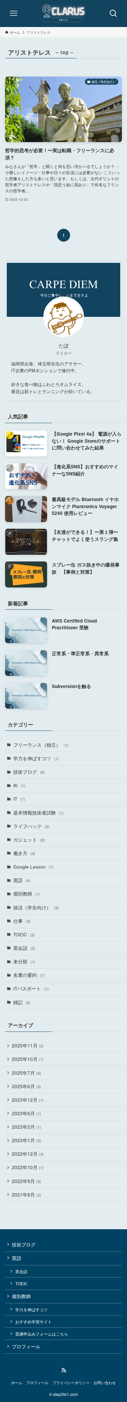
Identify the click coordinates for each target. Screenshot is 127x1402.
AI (19, 785)
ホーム (16, 1382)
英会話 (24, 948)
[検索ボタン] (113, 13)
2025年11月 (28, 1045)
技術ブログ (29, 772)
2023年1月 (26, 1140)
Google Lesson (33, 866)
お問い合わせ (104, 1382)
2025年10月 (28, 1059)
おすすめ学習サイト (33, 1321)
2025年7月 (26, 1073)
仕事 (21, 921)
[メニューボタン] (13, 13)
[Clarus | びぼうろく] (63, 13)
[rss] (64, 1370)
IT (19, 799)
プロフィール (26, 1346)
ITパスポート (31, 988)
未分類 (24, 961)
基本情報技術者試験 (38, 812)
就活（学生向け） (36, 907)
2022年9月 (26, 1181)
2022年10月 (28, 1167)
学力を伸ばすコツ (36, 758)
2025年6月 (26, 1086)
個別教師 (26, 893)
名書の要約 (29, 975)
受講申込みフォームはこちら (41, 1334)
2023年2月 (26, 1127)
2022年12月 (28, 1154)
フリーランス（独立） (40, 745)
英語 (21, 880)
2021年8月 (26, 1194)
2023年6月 (26, 1113)
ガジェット (29, 839)
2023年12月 (28, 1100)
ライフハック (31, 826)
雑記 (21, 1002)
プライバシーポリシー (71, 1382)
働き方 (24, 853)
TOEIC (24, 934)
